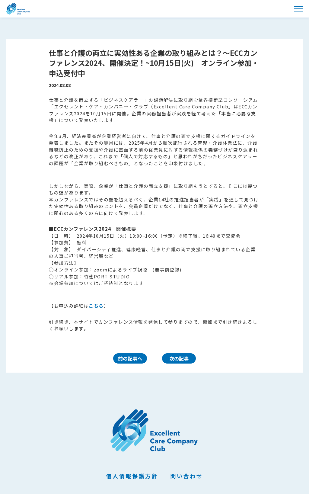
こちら (96, 306)
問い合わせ (186, 476)
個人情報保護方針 (132, 476)
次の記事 (179, 358)
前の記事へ (130, 358)
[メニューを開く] (298, 8)
